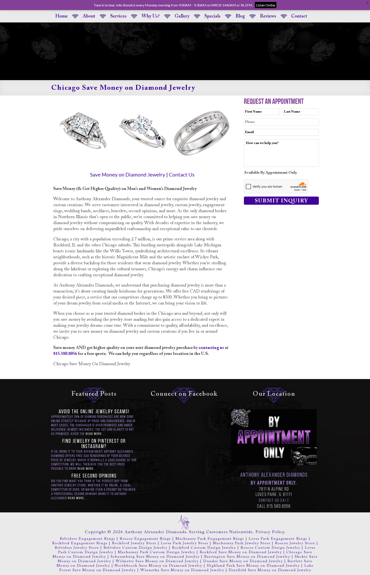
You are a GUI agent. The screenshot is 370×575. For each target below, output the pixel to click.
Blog (240, 16)
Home (61, 16)
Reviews (268, 16)
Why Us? (151, 16)
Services (118, 16)
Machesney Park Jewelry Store (241, 543)
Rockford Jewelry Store (134, 543)
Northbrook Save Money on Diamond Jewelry (158, 566)
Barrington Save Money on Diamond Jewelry (247, 557)
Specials (212, 16)
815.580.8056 (65, 354)
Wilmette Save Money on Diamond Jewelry (157, 561)
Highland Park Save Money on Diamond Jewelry (253, 566)
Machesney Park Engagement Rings (209, 539)
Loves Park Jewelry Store (184, 543)
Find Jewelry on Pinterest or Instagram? (94, 444)
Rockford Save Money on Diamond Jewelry (241, 552)
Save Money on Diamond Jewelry (127, 174)
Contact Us (181, 174)
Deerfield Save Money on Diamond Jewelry (270, 570)
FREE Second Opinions (94, 476)
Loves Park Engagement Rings (278, 539)
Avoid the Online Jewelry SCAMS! (94, 412)
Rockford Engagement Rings (79, 543)
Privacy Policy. (270, 532)
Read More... (95, 434)
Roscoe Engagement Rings (145, 539)
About (89, 16)
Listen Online (265, 5)
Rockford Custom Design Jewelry (204, 548)
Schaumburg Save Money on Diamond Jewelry (155, 557)
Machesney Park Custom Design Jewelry (156, 552)
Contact (299, 16)
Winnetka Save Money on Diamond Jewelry (182, 570)
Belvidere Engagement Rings (87, 539)
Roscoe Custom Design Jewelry (270, 548)
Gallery (182, 16)
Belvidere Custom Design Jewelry (135, 548)
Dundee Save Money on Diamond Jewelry (243, 561)
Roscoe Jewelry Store (295, 543)
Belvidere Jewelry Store (77, 548)
